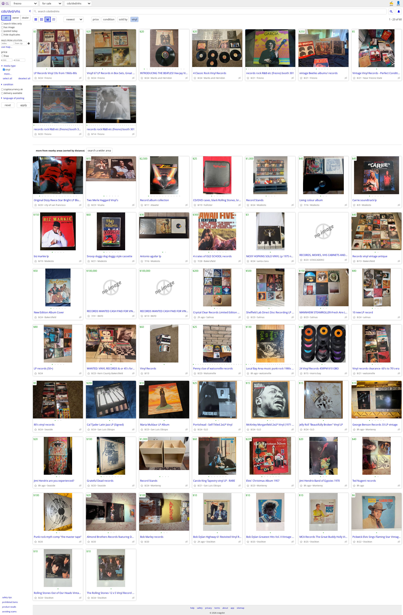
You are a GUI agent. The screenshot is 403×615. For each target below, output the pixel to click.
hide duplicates (12, 34)
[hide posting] (80, 78)
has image (9, 27)
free (6, 56)
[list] (36, 19)
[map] (54, 19)
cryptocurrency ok (13, 89)
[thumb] (42, 19)
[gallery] (48, 19)
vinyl (7, 69)
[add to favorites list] (35, 78)
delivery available (13, 93)
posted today (10, 30)
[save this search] (399, 11)
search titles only (13, 23)
